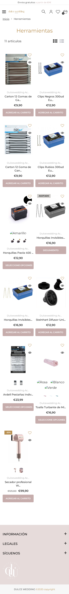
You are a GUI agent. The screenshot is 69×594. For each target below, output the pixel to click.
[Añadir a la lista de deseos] (30, 55)
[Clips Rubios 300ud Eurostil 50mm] (50, 140)
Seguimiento (51, 250)
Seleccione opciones (18, 265)
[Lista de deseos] (58, 12)
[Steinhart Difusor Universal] (50, 292)
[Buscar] (43, 12)
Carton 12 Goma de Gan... (18, 168)
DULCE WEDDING (24, 589)
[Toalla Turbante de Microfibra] (50, 359)
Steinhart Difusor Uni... (50, 319)
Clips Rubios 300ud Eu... (51, 168)
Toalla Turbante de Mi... (51, 407)
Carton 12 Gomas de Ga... (18, 98)
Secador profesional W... (18, 483)
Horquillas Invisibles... (51, 237)
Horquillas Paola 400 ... (18, 252)
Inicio (6, 19)
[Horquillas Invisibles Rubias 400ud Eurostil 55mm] (18, 292)
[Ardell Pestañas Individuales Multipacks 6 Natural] (18, 359)
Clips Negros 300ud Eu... (51, 98)
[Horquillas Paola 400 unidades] (18, 210)
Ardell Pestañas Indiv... (18, 394)
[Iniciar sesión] (50, 12)
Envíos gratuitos (34, 2)
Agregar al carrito (18, 112)
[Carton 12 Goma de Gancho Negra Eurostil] (18, 140)
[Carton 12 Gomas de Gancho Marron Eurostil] (18, 69)
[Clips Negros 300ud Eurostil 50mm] (50, 69)
